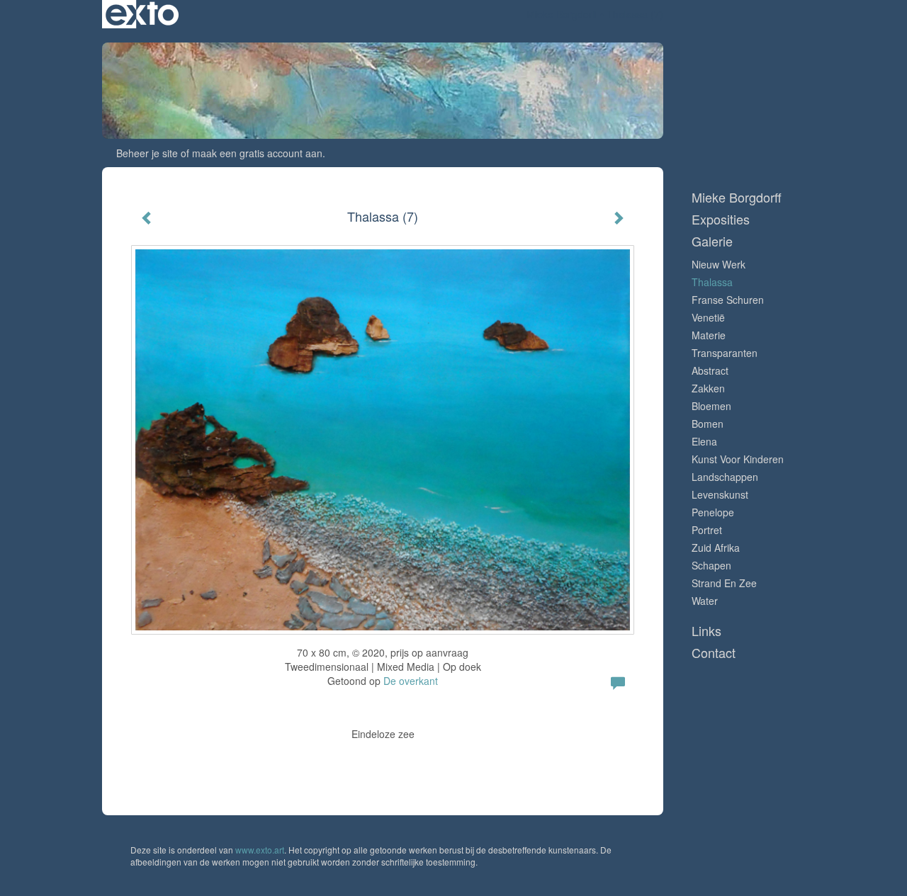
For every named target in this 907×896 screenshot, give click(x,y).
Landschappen (725, 477)
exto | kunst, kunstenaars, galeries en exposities (142, 14)
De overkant (410, 681)
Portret (707, 530)
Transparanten (724, 353)
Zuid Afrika (716, 547)
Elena (704, 441)
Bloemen (711, 406)
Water (705, 601)
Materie (709, 335)
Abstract (710, 370)
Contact (714, 653)
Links (706, 631)
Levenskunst (720, 494)
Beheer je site (147, 153)
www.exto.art (259, 850)
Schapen (711, 565)
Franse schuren (728, 300)
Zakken (708, 388)
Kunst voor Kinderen (738, 459)
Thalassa (712, 282)
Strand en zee (724, 583)
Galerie (712, 241)
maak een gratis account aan (257, 153)
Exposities (721, 219)
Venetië (708, 317)
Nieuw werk (718, 264)
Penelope (713, 512)
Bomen (707, 423)
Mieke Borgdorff (561, 14)
